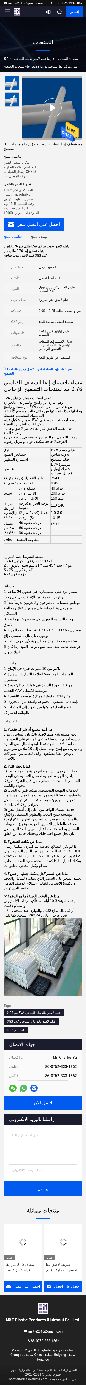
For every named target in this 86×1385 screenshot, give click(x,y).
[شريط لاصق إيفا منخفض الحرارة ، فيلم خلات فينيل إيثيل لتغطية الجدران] (63, 1242)
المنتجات (62, 58)
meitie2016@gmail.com (25, 3)
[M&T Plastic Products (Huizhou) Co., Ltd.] (23, 11)
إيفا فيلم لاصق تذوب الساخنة (32, 58)
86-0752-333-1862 (68, 3)
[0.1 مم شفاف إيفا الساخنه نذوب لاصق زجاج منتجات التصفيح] (52, 108)
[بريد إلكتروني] (34, 1088)
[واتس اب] (23, 1088)
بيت (75, 58)
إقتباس (74, 12)
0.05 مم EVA (15, 1030)
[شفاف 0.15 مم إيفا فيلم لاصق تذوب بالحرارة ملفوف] (23, 1242)
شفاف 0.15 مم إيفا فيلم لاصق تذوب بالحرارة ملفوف (20, 1267)
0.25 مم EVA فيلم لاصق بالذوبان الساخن (33, 1012)
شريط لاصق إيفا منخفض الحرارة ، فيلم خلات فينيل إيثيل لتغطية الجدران (62, 1267)
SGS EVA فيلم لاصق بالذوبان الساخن (31, 1021)
